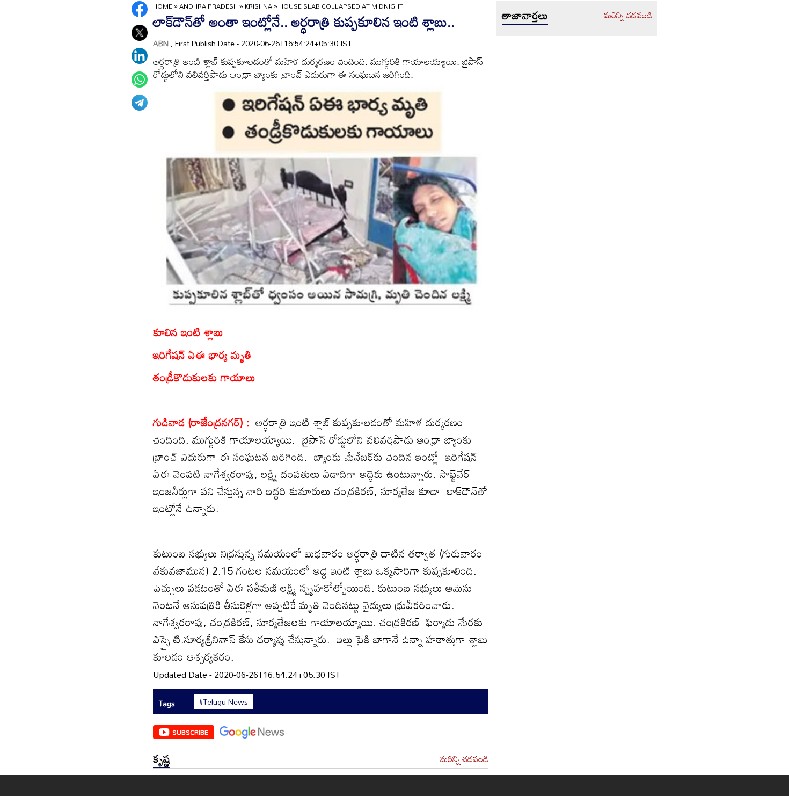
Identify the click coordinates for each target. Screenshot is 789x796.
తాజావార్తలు (525, 15)
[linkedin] (140, 56)
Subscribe (190, 732)
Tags (166, 703)
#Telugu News (223, 702)
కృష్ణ (161, 758)
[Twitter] (140, 33)
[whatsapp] (140, 79)
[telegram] (140, 103)
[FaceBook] (140, 9)
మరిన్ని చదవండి (464, 759)
